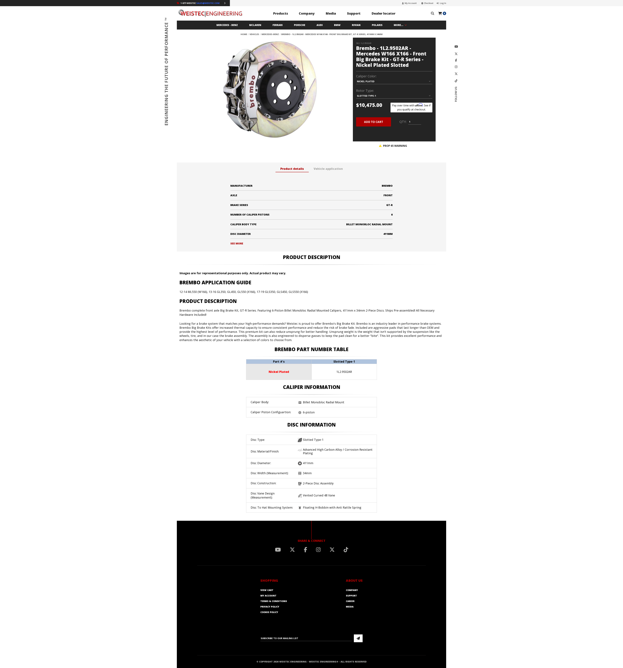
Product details (292, 169)
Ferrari (278, 25)
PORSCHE (299, 25)
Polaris (377, 25)
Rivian (356, 25)
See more (236, 243)
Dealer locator (383, 13)
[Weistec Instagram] (318, 549)
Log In (442, 3)
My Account (411, 3)
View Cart (266, 590)
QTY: (403, 122)
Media (331, 13)
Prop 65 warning (394, 146)
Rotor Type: (365, 91)
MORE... (398, 25)
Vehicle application (328, 169)
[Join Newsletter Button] (358, 638)
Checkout (428, 3)
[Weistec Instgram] (456, 66)
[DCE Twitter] (456, 73)
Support (353, 13)
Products (280, 13)
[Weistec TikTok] (456, 80)
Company (307, 13)
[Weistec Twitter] (456, 53)
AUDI (320, 25)
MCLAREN (255, 25)
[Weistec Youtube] (456, 46)
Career (350, 601)
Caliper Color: (366, 76)
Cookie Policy (269, 612)
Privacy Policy (269, 606)
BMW (337, 25)
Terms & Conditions (273, 601)
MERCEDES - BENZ (227, 25)
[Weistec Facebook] (456, 60)
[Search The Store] (432, 13)
